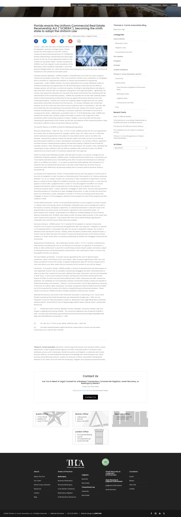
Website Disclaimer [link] (57, 513)
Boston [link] (131, 481)
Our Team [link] (37, 481)
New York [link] (132, 485)
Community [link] (119, 78)
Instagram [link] (117, 61)
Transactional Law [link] (107, 5)
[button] (151, 513)
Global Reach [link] (156, 5)
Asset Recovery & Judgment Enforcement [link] (132, 5)
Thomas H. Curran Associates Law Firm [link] (127, 74)
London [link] (132, 489)
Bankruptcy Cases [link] (121, 43)
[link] (11, 4)
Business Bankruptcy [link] (65, 481)
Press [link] (117, 107)
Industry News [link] (120, 83)
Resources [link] (37, 489)
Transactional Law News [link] (125, 103)
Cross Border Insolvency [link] (66, 489)
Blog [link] (35, 497)
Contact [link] (174, 5)
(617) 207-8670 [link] (85, 390)
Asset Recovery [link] (111, 489)
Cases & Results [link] (119, 39)
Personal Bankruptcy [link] (65, 485)
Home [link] (74, 5)
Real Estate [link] (85, 483)
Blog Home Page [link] (119, 29)
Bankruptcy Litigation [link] (65, 493)
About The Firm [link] (39, 476)
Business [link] (85, 479)
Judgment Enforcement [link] (114, 485)
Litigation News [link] (91, 36)
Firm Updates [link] (118, 56)
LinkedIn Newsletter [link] (121, 70)
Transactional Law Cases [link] (123, 52)
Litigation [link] (93, 5)
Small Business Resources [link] (67, 497)
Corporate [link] (85, 491)
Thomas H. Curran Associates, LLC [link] (48, 36)
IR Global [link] (117, 65)
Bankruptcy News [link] (79, 36)
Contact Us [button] (90, 397)
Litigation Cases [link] (120, 48)
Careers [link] (36, 493)
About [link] (165, 5)
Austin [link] (131, 476)
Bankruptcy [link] (82, 5)
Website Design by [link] (91, 513)
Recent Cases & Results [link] (42, 485)
